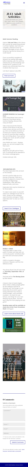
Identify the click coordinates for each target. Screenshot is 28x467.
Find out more (9, 76)
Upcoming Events (14, 23)
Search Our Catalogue (11, 208)
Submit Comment (18, 442)
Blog (8, 23)
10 (19, 378)
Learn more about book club (13, 314)
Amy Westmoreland (12, 19)
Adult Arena (11, 21)
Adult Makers (19, 21)
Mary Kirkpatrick (10, 352)
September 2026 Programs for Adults (14, 350)
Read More (14, 374)
